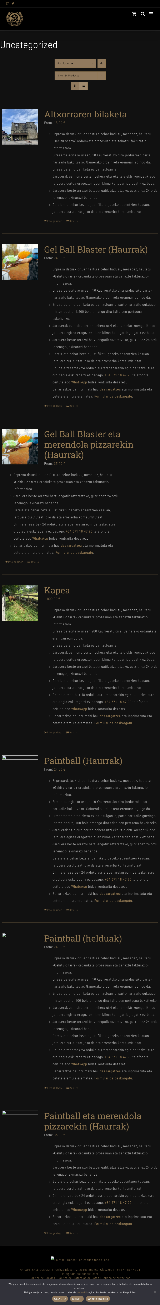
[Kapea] (20, 603)
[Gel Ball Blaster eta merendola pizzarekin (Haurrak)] (20, 446)
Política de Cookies (42, 1278)
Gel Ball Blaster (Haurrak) (96, 249)
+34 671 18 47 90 (126, 1269)
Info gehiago (54, 221)
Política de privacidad (116, 1278)
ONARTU (60, 1298)
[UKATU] (155, 1292)
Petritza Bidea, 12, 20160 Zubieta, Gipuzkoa (83, 1269)
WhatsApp (79, 382)
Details (73, 221)
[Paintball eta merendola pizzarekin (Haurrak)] (20, 1128)
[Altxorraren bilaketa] (20, 127)
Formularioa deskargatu (113, 396)
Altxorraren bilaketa (85, 114)
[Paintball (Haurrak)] (20, 773)
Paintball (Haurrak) (83, 760)
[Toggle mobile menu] (151, 14)
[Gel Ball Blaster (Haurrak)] (20, 262)
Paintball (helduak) (83, 938)
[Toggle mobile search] (143, 14)
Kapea (57, 590)
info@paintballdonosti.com (80, 1274)
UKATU (76, 1298)
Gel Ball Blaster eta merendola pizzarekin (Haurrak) (89, 444)
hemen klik (82, 1292)
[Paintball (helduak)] (20, 951)
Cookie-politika (98, 1298)
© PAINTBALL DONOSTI (35, 1269)
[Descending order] (102, 63)
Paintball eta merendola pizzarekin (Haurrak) (92, 1121)
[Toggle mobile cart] (134, 14)
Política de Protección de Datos (78, 1278)
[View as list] (83, 86)
